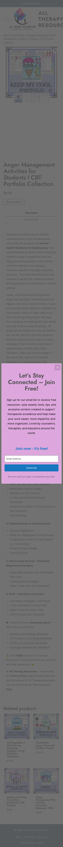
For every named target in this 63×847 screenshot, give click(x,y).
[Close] (57, 367)
